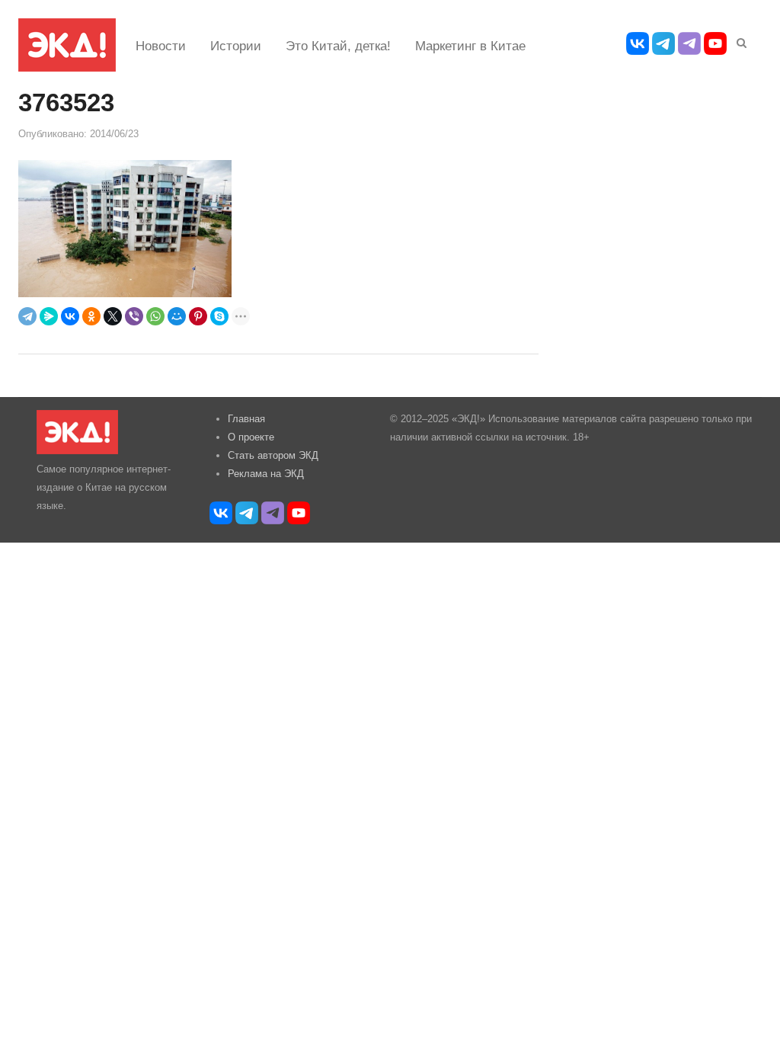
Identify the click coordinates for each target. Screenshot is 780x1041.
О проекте (251, 437)
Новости (161, 46)
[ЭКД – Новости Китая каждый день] (67, 45)
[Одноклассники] (91, 316)
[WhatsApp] (155, 316)
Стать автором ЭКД (273, 455)
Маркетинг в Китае (470, 46)
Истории (235, 46)
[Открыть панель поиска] (738, 40)
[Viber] (134, 316)
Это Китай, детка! (338, 46)
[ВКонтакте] (70, 316)
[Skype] (219, 316)
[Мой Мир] (177, 316)
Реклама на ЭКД (266, 473)
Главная (246, 418)
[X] (113, 316)
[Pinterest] (198, 316)
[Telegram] (27, 316)
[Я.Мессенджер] (49, 316)
